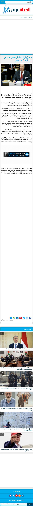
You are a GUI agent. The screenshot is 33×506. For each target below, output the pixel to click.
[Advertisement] (16, 36)
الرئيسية (30, 17)
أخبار (21, 17)
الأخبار (25, 17)
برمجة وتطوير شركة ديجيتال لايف (16, 500)
